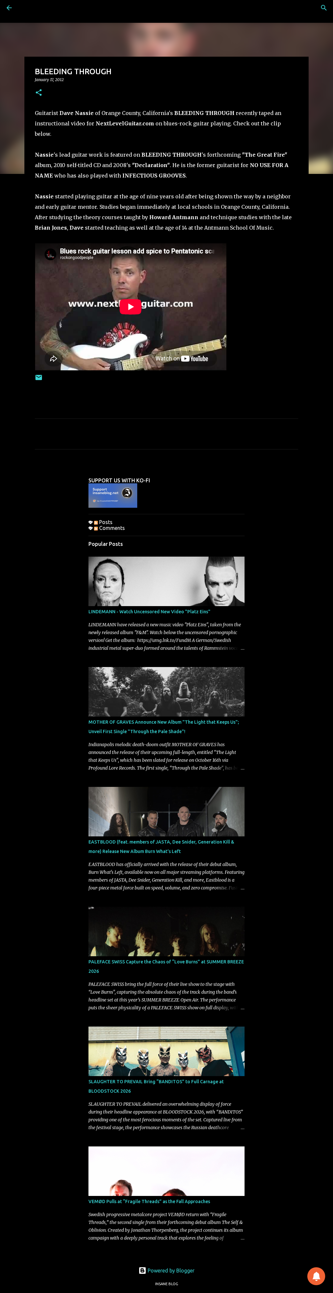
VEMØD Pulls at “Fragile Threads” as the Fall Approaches (149, 1201)
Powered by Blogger (170, 1270)
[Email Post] (39, 380)
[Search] (324, 8)
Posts (105, 522)
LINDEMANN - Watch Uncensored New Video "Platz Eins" (149, 611)
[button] (39, 93)
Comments (111, 528)
